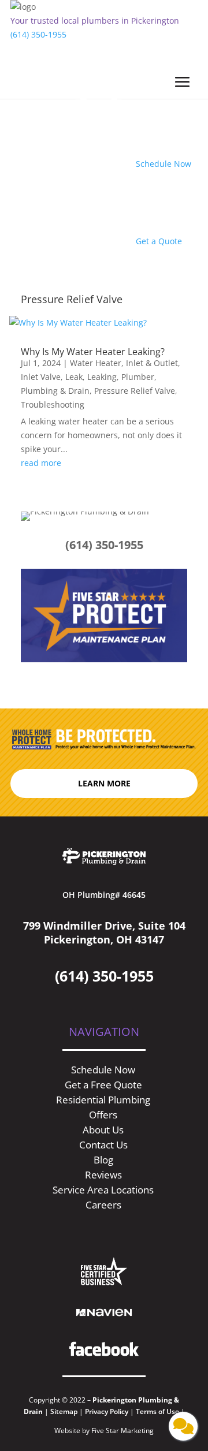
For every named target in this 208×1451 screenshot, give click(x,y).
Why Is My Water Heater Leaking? (93, 351)
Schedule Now (103, 1069)
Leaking (102, 376)
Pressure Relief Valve (134, 390)
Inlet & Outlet (152, 362)
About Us (103, 1129)
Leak (74, 376)
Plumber (137, 376)
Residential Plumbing (103, 1099)
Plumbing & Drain (55, 390)
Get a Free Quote (103, 1084)
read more (41, 462)
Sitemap (63, 1411)
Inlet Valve (41, 376)
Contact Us (103, 1144)
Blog (103, 1159)
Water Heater (95, 362)
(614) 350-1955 (38, 34)
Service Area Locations (103, 1189)
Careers (103, 1204)
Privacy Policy (106, 1411)
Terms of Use (158, 1411)
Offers (103, 1114)
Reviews (103, 1174)
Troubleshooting (52, 404)
